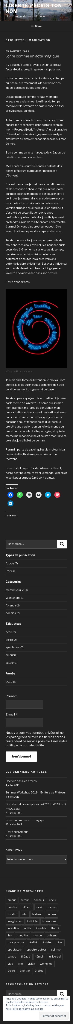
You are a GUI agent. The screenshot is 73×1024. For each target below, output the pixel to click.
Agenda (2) (13, 605)
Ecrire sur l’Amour (17, 832)
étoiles (39, 970)
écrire (11, 970)
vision (31, 963)
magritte (22, 935)
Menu (38, 26)
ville (20, 963)
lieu (10, 935)
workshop (46, 963)
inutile (27, 928)
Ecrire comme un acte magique (32, 56)
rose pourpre (16, 942)
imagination (15, 921)
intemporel (49, 921)
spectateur (15, 949)
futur (25, 914)
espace (52, 907)
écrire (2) (11, 639)
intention (13, 928)
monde (37, 935)
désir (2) (11, 632)
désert (27, 907)
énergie (25, 970)
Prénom (11, 696)
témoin (39, 956)
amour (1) (11, 655)
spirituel (56, 949)
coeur (52, 900)
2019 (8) (11, 681)
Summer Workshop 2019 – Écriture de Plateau (35, 792)
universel (55, 956)
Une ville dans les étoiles (21, 781)
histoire (37, 914)
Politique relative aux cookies (27, 1008)
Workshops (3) (15, 597)
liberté (55, 928)
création (13, 907)
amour (12, 900)
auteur (25, 900)
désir (39, 907)
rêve (60, 942)
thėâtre (26, 956)
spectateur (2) (15, 647)
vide (10, 963)
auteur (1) (11, 662)
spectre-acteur (36, 949)
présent (52, 935)
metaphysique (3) (17, 590)
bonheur (39, 900)
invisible (41, 928)
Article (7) (12, 563)
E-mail (11, 714)
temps (12, 956)
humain (51, 914)
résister (47, 942)
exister (12, 914)
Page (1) (11, 571)
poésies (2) (13, 613)
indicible (32, 921)
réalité (33, 942)
